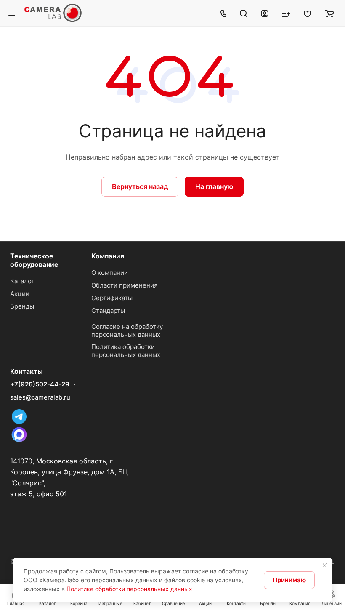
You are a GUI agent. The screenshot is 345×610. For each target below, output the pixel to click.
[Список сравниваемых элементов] (286, 13)
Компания (107, 256)
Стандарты (108, 310)
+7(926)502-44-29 (39, 384)
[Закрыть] (324, 565)
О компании (109, 273)
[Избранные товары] (307, 13)
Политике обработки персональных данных (129, 588)
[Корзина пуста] (329, 13)
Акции (19, 294)
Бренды (22, 306)
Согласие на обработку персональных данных (127, 330)
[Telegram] (19, 422)
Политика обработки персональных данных (125, 351)
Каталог (22, 281)
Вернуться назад (140, 186)
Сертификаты (112, 298)
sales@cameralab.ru (40, 397)
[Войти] (264, 13)
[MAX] (19, 441)
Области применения (124, 285)
